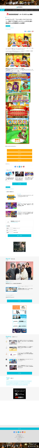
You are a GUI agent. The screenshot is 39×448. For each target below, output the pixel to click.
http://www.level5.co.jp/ (14, 222)
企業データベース (8, 9)
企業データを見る (19, 235)
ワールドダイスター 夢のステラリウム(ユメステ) (16, 384)
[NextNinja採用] (19, 393)
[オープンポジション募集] (19, 14)
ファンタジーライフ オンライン (9, 27)
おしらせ (19, 440)
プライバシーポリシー (19, 441)
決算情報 (26, 9)
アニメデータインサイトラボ (16, 381)
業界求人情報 (15, 9)
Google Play (19, 160)
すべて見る (19, 183)
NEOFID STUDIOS (25, 384)
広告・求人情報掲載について (19, 436)
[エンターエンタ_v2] (19, 247)
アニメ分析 (36, 9)
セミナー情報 (21, 9)
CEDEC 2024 (29, 381)
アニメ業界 (31, 9)
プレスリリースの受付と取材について (19, 437)
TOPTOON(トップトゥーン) (24, 381)
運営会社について (19, 434)
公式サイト (19, 150)
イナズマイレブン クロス (9, 381)
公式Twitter (19, 153)
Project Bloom (8, 384)
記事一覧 (2, 9)
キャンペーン (8, 17)
